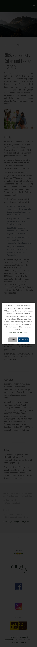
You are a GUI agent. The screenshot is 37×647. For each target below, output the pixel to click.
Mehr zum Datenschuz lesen (18, 332)
